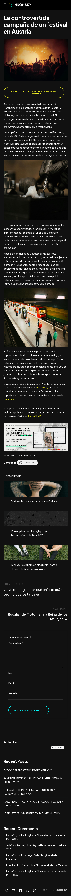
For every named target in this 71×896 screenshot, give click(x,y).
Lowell (9, 864)
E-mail (11, 683)
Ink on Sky (42, 387)
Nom (10, 673)
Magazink (9, 398)
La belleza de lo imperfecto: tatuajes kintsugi (32, 813)
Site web (12, 693)
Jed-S (9, 845)
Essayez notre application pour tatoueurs (34, 92)
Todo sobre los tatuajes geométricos (34, 501)
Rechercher (10, 742)
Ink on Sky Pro (35, 416)
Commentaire (16, 643)
